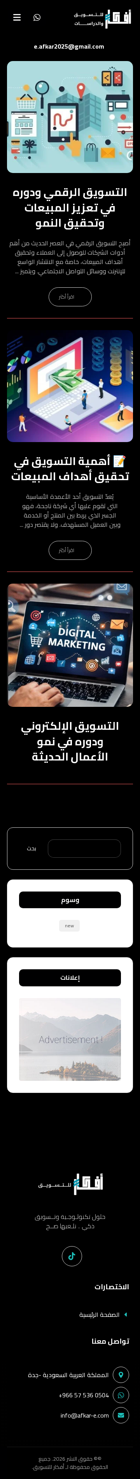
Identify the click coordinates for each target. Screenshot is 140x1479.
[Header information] (37, 17)
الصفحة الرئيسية (99, 1314)
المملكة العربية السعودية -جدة (68, 1375)
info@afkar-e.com (85, 1415)
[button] (16, 17)
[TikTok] (72, 1256)
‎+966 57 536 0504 (84, 1395)
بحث (31, 848)
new (69, 925)
